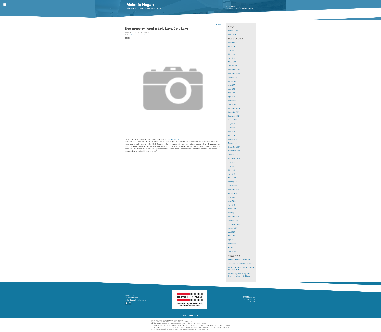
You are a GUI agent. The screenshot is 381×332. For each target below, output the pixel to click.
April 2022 (231, 205)
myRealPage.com (193, 315)
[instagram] (130, 303)
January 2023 (233, 185)
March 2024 (232, 139)
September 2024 (234, 116)
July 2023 (231, 162)
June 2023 (232, 166)
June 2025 (232, 89)
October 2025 (233, 77)
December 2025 (234, 70)
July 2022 (231, 197)
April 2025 (231, 97)
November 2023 (234, 151)
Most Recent (232, 42)
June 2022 (232, 201)
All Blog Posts (233, 30)
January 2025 (233, 104)
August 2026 (232, 46)
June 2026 (232, 50)
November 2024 (234, 112)
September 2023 (234, 158)
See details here (173, 139)
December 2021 (234, 216)
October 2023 (233, 155)
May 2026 (231, 54)
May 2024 (231, 131)
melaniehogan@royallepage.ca (239, 8)
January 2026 (233, 66)
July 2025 (231, 85)
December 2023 (234, 147)
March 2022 (232, 209)
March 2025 (232, 100)
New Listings (232, 34)
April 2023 (231, 174)
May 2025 (231, 93)
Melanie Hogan (140, 5)
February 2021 (233, 247)
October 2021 (233, 220)
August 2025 (232, 81)
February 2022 (233, 213)
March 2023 (232, 178)
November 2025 (234, 73)
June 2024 (232, 127)
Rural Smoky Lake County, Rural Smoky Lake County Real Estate (239, 275)
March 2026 (232, 62)
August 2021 (232, 228)
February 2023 (233, 182)
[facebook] (126, 303)
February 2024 (233, 143)
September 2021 (234, 224)
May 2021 (231, 236)
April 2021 (231, 240)
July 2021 (231, 232)
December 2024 (234, 108)
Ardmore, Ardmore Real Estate (239, 260)
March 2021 (232, 243)
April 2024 (231, 135)
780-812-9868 (232, 6)
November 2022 (234, 189)
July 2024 (231, 124)
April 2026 (231, 58)
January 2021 (233, 251)
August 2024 (232, 120)
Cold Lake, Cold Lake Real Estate (140, 35)
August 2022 (232, 193)
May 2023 (231, 170)
